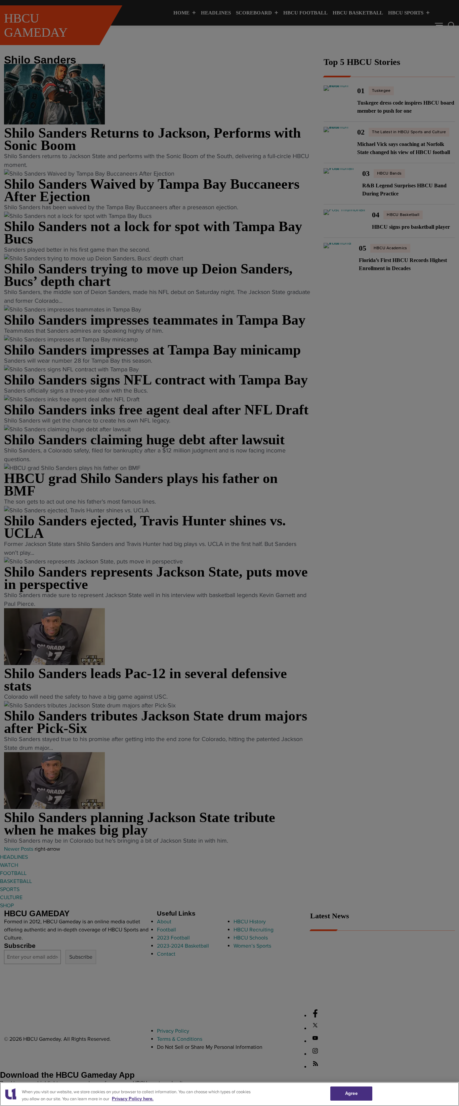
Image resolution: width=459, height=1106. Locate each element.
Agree (351, 1093)
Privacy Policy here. (133, 1098)
